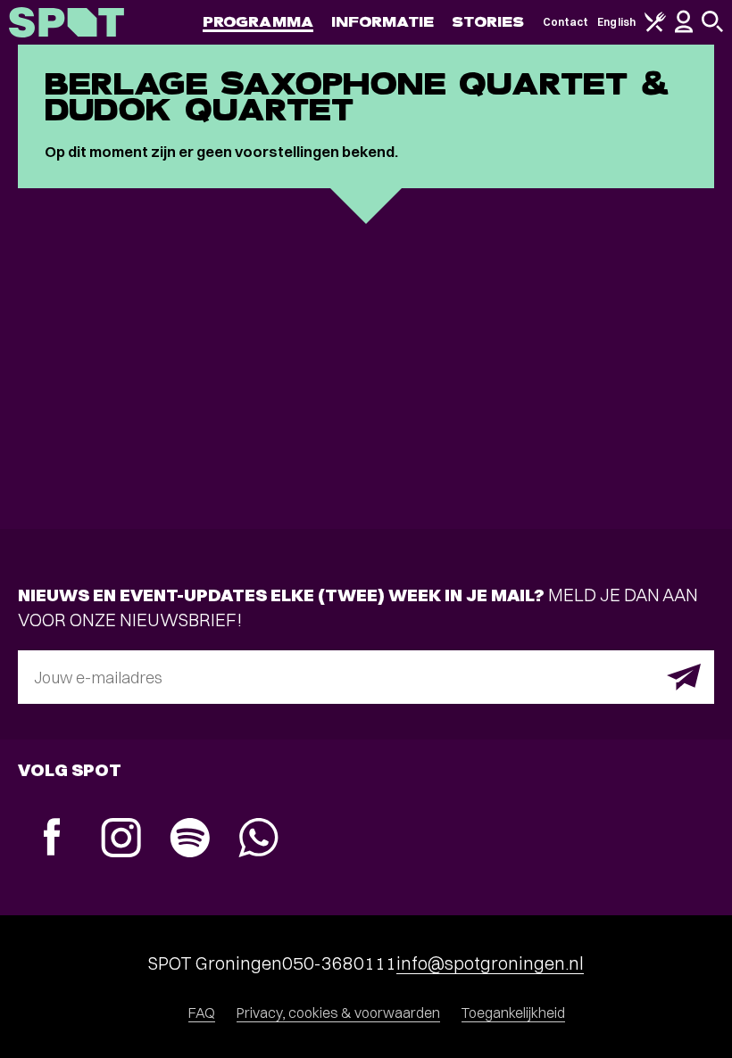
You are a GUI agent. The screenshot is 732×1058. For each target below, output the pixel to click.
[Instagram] (121, 840)
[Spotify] (189, 840)
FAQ (201, 1012)
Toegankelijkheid (513, 1012)
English (616, 22)
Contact (566, 22)
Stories (488, 21)
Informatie (382, 21)
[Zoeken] (712, 28)
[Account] (684, 29)
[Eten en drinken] (655, 28)
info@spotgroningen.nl (490, 963)
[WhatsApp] (258, 840)
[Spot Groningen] (66, 22)
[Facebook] (52, 839)
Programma (258, 21)
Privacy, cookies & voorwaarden (338, 1012)
